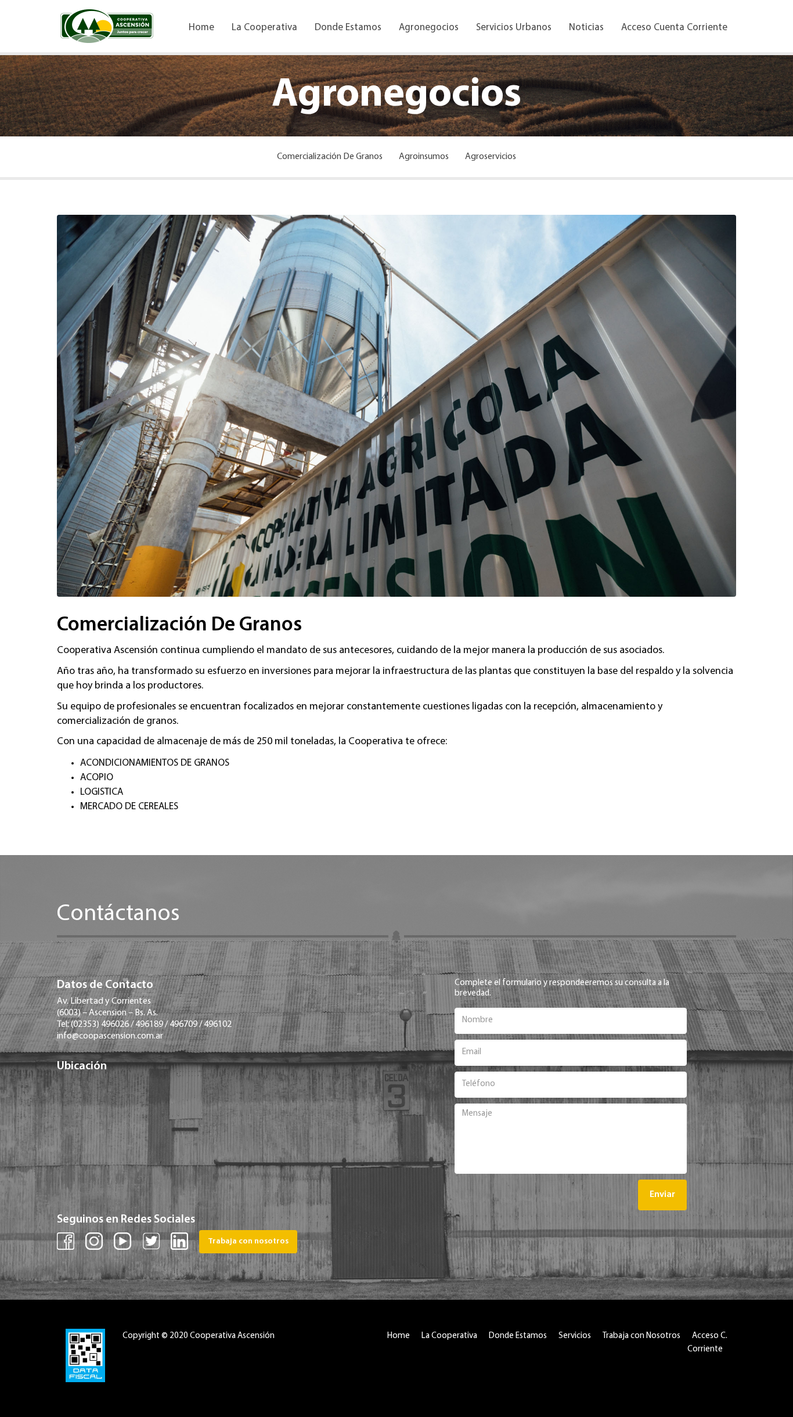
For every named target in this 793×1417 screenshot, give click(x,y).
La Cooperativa (264, 28)
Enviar (662, 1194)
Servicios (574, 1336)
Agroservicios (490, 156)
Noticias (586, 28)
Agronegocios (429, 28)
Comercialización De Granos (330, 156)
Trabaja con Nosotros (641, 1336)
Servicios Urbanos (514, 28)
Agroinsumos (424, 156)
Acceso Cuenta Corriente (674, 28)
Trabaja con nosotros (248, 1241)
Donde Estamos (348, 28)
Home (201, 28)
